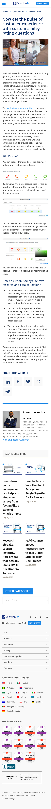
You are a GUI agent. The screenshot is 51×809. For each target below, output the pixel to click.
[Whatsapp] (38, 381)
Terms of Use (31, 796)
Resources (8, 644)
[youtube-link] (47, 617)
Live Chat (22, 623)
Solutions (8, 662)
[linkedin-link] (41, 617)
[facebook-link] (30, 617)
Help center (10, 623)
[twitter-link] (36, 617)
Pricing (7, 650)
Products (8, 638)
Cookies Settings (8, 799)
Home (5, 12)
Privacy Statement (17, 796)
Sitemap (5, 796)
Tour (6, 633)
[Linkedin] (7, 381)
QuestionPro (18, 12)
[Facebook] (18, 381)
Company (8, 668)
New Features (35, 12)
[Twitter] (28, 381)
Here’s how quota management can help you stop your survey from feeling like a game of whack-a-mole (12, 497)
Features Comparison (13, 656)
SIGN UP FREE (42, 4)
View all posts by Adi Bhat (16, 439)
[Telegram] (7, 392)
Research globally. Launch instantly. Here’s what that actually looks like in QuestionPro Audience (11, 557)
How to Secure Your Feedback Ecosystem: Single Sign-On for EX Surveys (35, 489)
